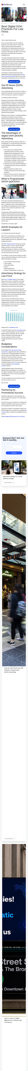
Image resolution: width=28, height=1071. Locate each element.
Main (2, 34)
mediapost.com (13, 327)
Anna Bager (20, 330)
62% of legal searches (10, 244)
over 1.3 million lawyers (10, 279)
